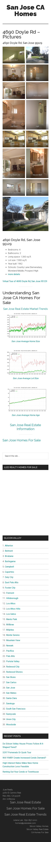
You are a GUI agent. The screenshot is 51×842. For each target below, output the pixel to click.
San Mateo (11, 693)
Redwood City (12, 666)
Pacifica (10, 651)
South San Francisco (15, 708)
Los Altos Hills (13, 608)
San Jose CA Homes (26, 11)
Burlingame (10, 561)
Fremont (10, 593)
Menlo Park (11, 619)
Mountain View (13, 640)
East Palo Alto (11, 582)
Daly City (9, 577)
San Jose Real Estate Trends (25, 814)
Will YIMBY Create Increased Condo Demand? (24, 757)
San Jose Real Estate (25, 802)
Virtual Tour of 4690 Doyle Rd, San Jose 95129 (25, 281)
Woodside (11, 724)
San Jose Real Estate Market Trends (25, 308)
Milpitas (10, 630)
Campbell (9, 566)
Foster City (10, 587)
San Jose (10, 687)
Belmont (9, 551)
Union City (11, 719)
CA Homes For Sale (39, 832)
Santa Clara (11, 698)
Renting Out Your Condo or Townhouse (21, 771)
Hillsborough (12, 598)
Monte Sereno (13, 635)
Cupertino (9, 572)
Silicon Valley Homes (39, 826)
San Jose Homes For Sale (22, 440)
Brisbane (9, 556)
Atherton (9, 545)
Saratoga (10, 703)
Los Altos (10, 603)
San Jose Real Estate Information (25, 427)
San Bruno (11, 677)
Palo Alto (10, 656)
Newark (9, 645)
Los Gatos (11, 614)
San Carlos (11, 682)
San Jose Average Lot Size (25, 378)
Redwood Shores (14, 672)
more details (14, 274)
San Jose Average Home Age (25, 415)
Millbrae (10, 624)
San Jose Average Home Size (25, 341)
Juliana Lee (18, 820)
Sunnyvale (11, 714)
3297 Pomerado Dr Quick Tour (17, 752)
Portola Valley (12, 661)
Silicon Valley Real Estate (37, 829)
